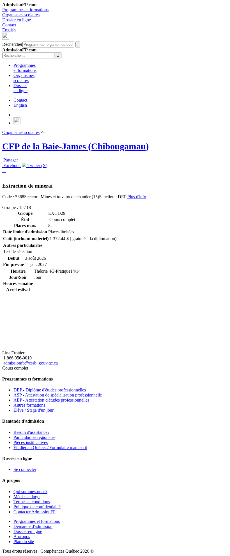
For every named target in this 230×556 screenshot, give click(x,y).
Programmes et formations (25, 9)
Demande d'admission (32, 526)
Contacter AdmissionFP (34, 511)
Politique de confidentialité (37, 506)
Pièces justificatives (30, 442)
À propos (21, 536)
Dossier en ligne (16, 19)
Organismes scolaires (21, 14)
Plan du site (23, 541)
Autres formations (29, 405)
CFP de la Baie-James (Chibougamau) (75, 146)
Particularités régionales (34, 437)
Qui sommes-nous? (30, 491)
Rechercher (12, 44)
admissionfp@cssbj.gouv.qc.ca (30, 363)
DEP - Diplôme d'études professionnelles (49, 390)
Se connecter (24, 469)
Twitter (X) (36, 165)
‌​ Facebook (11, 165)
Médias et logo (26, 496)
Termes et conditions (31, 501)
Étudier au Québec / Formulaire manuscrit (50, 447)
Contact (9, 24)
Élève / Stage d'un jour (33, 410)
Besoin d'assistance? (31, 432)
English (9, 30)
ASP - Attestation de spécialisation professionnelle (57, 395)
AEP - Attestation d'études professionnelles (51, 400)
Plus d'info (136, 196)
